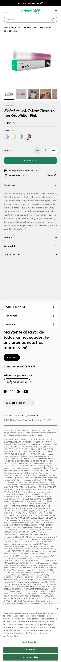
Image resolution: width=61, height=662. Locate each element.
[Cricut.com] (30, 11)
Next (58, 3)
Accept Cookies (30, 657)
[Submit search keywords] (53, 20)
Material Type (30, 27)
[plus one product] (53, 150)
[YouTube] (25, 391)
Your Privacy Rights (30, 642)
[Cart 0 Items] (54, 11)
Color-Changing (10, 31)
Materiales (15, 27)
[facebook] (5, 391)
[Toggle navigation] (6, 11)
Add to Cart (30, 160)
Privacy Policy (13, 636)
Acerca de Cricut (15, 306)
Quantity (8, 150)
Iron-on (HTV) (45, 27)
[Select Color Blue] (21, 137)
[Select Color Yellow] (14, 137)
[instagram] (11, 391)
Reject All (30, 650)
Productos (11, 315)
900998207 (28, 366)
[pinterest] (18, 391)
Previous (3, 3)
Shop (6, 27)
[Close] (57, 608)
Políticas (10, 324)
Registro (11, 357)
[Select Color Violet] (6, 137)
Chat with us (20, 381)
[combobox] (30, 20)
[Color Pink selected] (28, 137)
